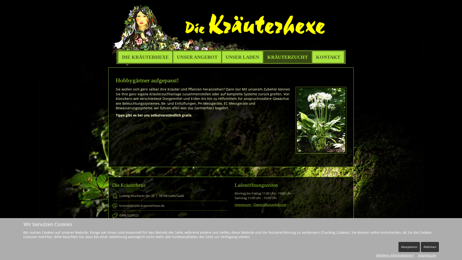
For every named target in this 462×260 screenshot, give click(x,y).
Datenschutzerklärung (270, 204)
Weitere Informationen (394, 255)
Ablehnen (430, 247)
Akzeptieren (409, 247)
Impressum (243, 204)
